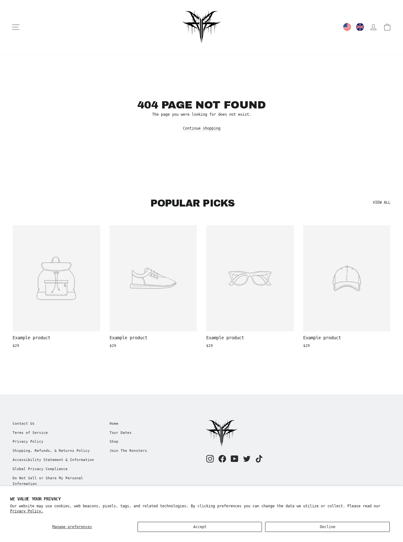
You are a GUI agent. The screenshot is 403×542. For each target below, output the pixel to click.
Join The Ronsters (128, 451)
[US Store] (347, 27)
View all (381, 202)
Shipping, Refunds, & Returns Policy (51, 451)
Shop (114, 442)
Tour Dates (121, 433)
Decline (327, 527)
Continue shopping (201, 128)
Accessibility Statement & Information (53, 460)
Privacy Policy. (26, 511)
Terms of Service (30, 433)
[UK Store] (360, 27)
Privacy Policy (28, 442)
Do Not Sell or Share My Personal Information (48, 481)
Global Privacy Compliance (40, 469)
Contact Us (24, 424)
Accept (200, 527)
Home (114, 424)
